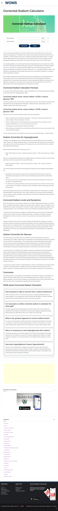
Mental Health (7, 456)
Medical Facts (7, 452)
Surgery (6, 474)
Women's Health (7, 476)
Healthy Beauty (7, 445)
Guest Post (3, 492)
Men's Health (7, 454)
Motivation (6, 458)
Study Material (7, 472)
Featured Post (7, 441)
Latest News (7, 450)
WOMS (22, 506)
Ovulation (18, 489)
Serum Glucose (10, 41)
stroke (35, 69)
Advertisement (4, 493)
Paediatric (6, 463)
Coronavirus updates (9, 428)
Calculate (24, 45)
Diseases (6, 434)
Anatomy (6, 423)
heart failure (6, 67)
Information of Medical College (11, 447)
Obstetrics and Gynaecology (10, 461)
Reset (35, 45)
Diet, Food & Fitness (8, 432)
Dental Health (7, 430)
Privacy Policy (4, 489)
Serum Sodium (10, 38)
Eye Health (6, 439)
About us (3, 487)
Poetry (5, 467)
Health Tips (6, 443)
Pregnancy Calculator (20, 490)
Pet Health (6, 465)
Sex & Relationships (8, 469)
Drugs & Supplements (9, 436)
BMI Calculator (19, 487)
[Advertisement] (29, 373)
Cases (5, 425)
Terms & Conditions (5, 490)
